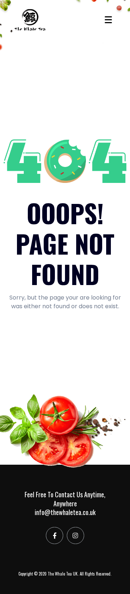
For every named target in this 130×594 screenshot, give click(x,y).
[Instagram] (75, 535)
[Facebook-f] (54, 535)
